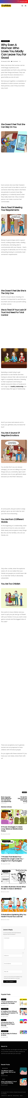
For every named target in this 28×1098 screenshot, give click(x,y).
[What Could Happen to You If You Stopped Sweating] (23, 1082)
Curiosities (4, 1008)
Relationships (5, 41)
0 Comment (15, 61)
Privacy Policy (16, 1095)
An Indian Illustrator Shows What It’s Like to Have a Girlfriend (13, 888)
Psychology (5, 1068)
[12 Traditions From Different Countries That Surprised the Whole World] (23, 1011)
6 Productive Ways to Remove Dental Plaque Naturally (8, 1024)
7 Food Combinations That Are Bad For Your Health (9, 1002)
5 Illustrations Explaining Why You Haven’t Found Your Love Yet (13, 915)
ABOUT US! (10, 1095)
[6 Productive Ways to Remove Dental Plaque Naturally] (23, 1021)
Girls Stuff (4, 1031)
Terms (21, 1095)
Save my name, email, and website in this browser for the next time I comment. (13, 977)
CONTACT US (4, 1095)
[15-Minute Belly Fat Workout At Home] (23, 1032)
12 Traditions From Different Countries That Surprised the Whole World (9, 1012)
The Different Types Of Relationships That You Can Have (8, 1072)
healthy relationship (17, 386)
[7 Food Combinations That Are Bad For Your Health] (23, 1002)
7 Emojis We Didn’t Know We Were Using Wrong (22, 800)
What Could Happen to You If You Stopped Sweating (9, 1082)
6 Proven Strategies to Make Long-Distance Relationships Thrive (12, 829)
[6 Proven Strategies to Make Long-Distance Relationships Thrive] (14, 816)
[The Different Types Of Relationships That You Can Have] (23, 1071)
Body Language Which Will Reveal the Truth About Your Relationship (6, 800)
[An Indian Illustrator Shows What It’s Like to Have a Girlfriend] (14, 876)
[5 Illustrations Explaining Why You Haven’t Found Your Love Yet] (14, 904)
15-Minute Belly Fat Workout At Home (9, 1034)
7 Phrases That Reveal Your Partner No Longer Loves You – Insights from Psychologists (12, 859)
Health (3, 999)
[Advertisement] (14, 22)
